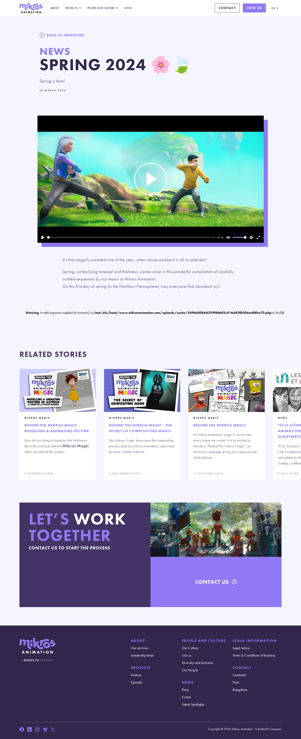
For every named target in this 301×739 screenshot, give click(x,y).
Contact (227, 8)
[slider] (131, 237)
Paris (236, 682)
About (54, 8)
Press (185, 689)
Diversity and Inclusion (197, 662)
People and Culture (100, 8)
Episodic (137, 682)
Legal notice (241, 648)
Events (186, 697)
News (128, 8)
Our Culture (190, 648)
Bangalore (240, 689)
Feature (136, 675)
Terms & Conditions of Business (254, 655)
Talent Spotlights (193, 704)
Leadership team (142, 655)
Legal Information (255, 640)
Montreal (239, 675)
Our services (139, 648)
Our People (190, 670)
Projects (72, 8)
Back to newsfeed (65, 35)
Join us (254, 8)
